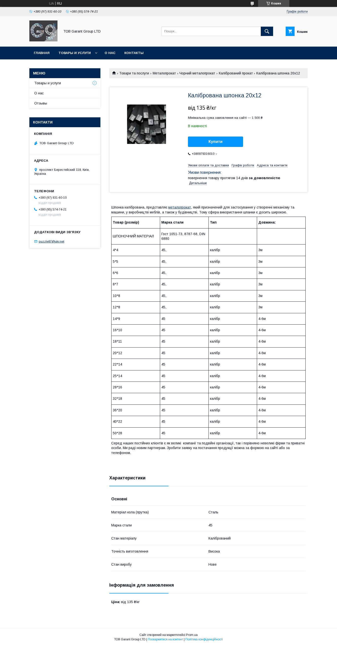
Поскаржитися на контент (165, 639)
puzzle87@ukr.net (51, 241)
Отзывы (40, 103)
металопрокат (179, 207)
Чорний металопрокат (197, 73)
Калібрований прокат (236, 73)
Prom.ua (192, 635)
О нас (110, 53)
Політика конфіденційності (204, 639)
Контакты (134, 53)
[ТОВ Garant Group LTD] (43, 40)
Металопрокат (164, 73)
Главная (42, 53)
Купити (215, 142)
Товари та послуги (134, 73)
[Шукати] (267, 31)
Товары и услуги (74, 53)
